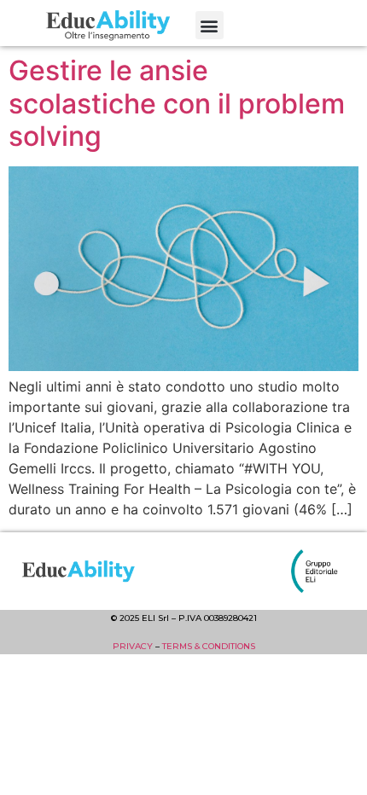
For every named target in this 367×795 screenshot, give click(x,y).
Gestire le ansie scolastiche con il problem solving (177, 103)
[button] (209, 25)
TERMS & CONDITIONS (208, 646)
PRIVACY (133, 646)
